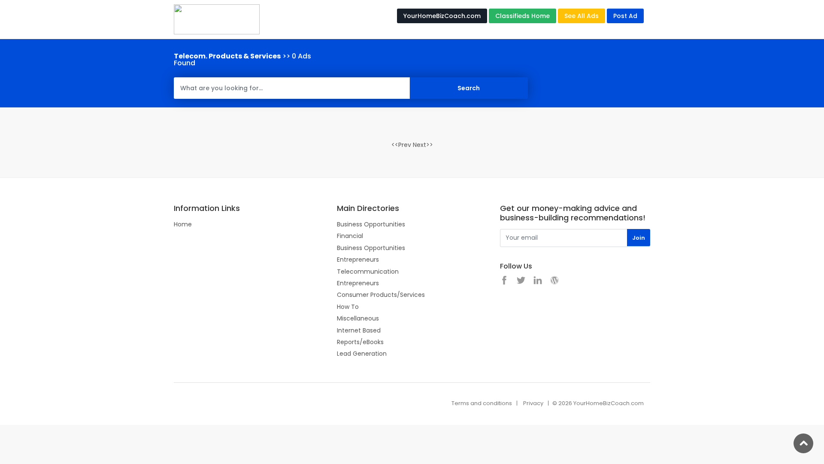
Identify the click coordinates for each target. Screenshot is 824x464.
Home (183, 224)
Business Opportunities (371, 224)
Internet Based (359, 330)
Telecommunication (368, 271)
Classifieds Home (522, 16)
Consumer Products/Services (381, 294)
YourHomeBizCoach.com (442, 16)
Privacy (533, 403)
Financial (350, 236)
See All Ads (581, 16)
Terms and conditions (481, 403)
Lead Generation (362, 353)
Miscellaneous (358, 318)
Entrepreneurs (358, 259)
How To (348, 306)
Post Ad (625, 16)
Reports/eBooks (360, 342)
